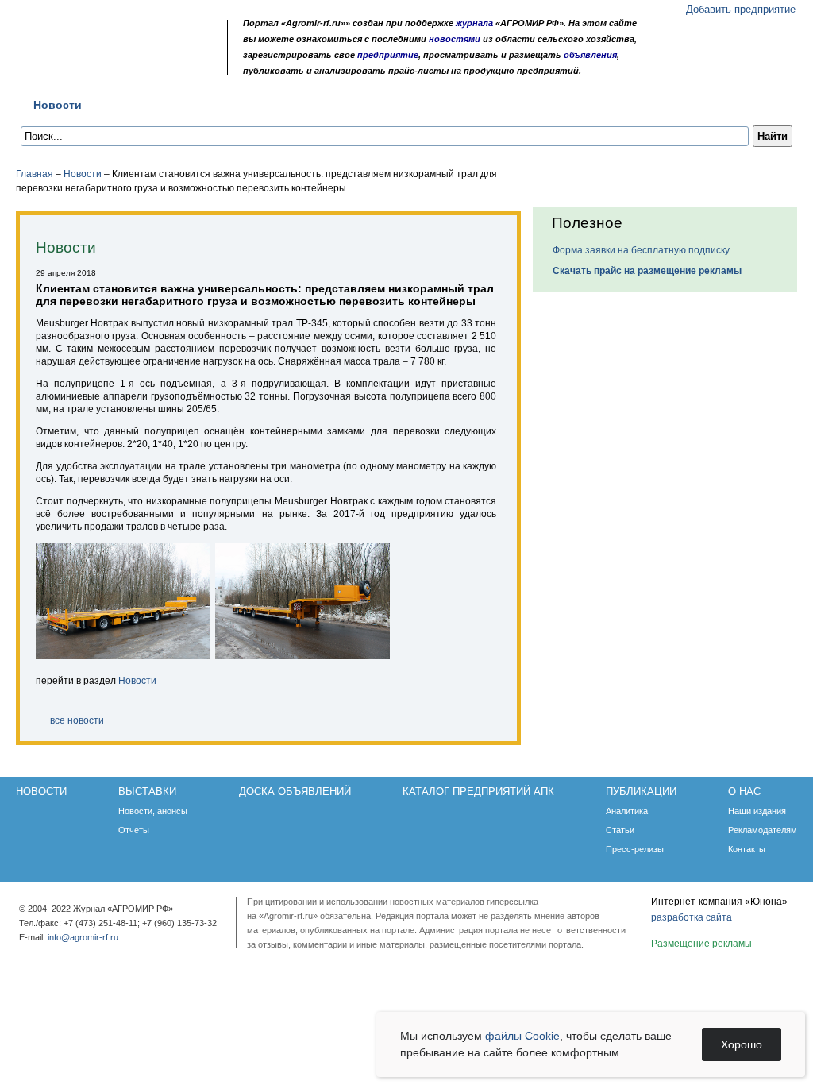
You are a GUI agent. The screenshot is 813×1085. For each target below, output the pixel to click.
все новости (77, 720)
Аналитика (627, 811)
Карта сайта (131, 65)
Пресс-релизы (635, 849)
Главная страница (90, 65)
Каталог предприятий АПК (398, 104)
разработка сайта (691, 917)
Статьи (620, 830)
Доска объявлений (244, 104)
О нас (610, 104)
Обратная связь (110, 65)
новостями (454, 39)
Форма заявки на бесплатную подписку (641, 250)
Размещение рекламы (701, 943)
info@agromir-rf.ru (83, 937)
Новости (57, 104)
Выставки (136, 104)
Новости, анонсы (152, 811)
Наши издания (757, 811)
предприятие (387, 55)
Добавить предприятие (741, 9)
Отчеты (133, 830)
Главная (34, 174)
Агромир (117, 37)
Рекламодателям (762, 830)
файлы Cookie (522, 1035)
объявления (590, 55)
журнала (474, 23)
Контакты (746, 849)
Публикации (533, 104)
